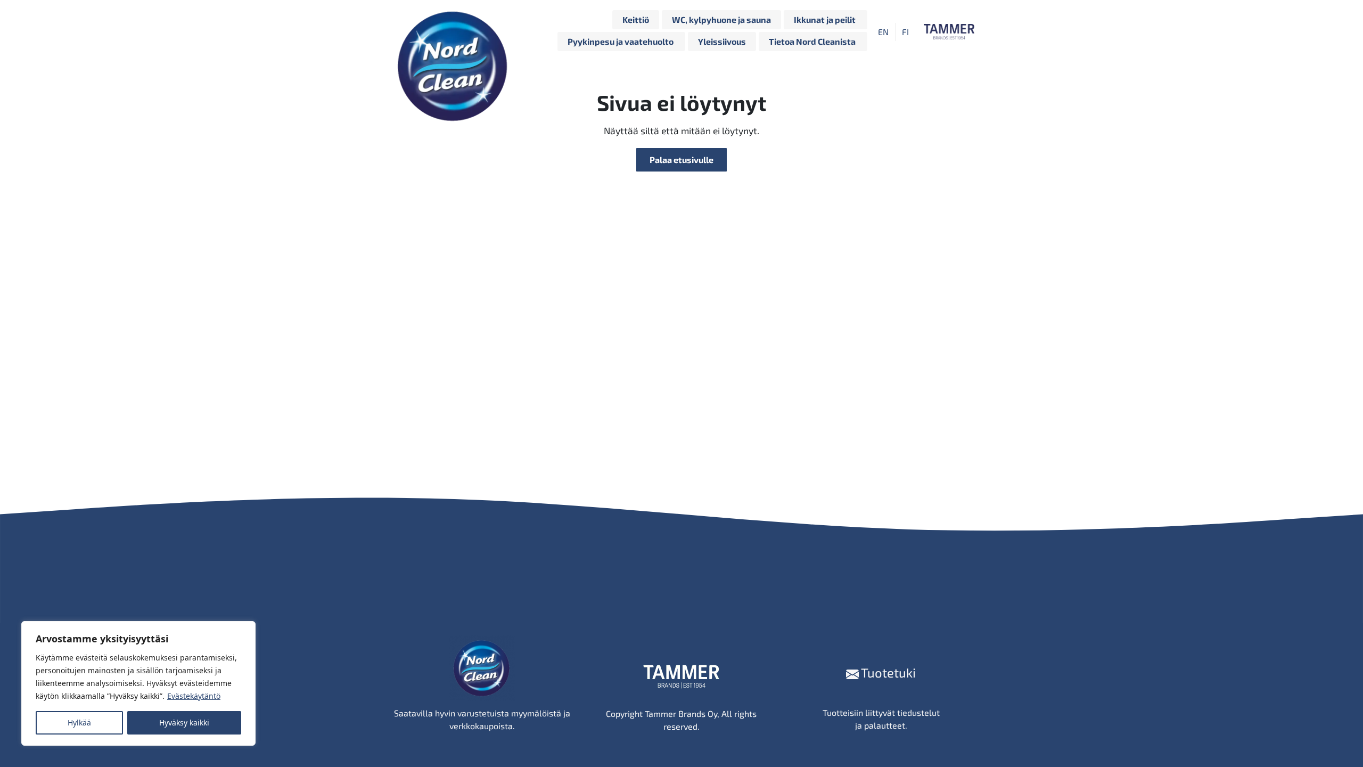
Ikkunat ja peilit (825, 19)
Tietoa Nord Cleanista (813, 41)
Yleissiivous (722, 41)
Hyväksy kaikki (184, 722)
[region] (138, 683)
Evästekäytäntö (193, 696)
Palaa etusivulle (681, 159)
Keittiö (635, 19)
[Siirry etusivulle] (455, 32)
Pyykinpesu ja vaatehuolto (621, 41)
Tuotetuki (887, 672)
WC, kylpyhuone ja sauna (721, 19)
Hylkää (79, 722)
